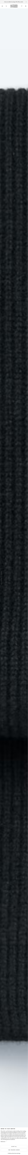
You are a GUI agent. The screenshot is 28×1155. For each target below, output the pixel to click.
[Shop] (2, 6)
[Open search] (6, 6)
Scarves (1, 573)
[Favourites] (22, 6)
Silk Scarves (1, 581)
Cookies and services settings (14, 1153)
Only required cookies (14, 1149)
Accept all (14, 1146)
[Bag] (26, 6)
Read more (3, 1141)
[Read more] (14, 2)
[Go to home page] (14, 6)
